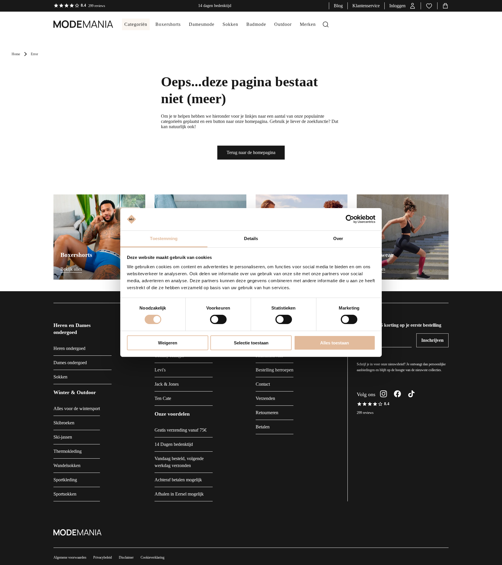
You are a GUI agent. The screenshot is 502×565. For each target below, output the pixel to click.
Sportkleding (65, 479)
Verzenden (265, 398)
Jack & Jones (167, 384)
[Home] (77, 24)
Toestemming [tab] (164, 238)
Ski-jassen (62, 437)
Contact (263, 384)
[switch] (218, 319)
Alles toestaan (334, 342)
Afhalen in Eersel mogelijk (179, 493)
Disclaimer (126, 557)
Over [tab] (338, 238)
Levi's (160, 369)
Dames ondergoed (70, 362)
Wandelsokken (66, 465)
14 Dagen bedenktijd (174, 444)
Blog (338, 5)
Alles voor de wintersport (76, 408)
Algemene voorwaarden (69, 557)
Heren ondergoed (69, 348)
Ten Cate (163, 398)
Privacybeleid (102, 557)
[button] (402, 5)
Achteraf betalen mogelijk (178, 479)
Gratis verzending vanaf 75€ (181, 430)
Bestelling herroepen (274, 369)
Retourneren (267, 412)
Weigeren (167, 342)
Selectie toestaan (251, 342)
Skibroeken (63, 422)
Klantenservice (366, 5)
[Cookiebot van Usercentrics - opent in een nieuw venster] (349, 219)
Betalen (263, 426)
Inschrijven (432, 340)
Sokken (60, 376)
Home (16, 54)
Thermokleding (67, 451)
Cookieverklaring (152, 557)
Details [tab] (251, 238)
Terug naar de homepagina (251, 152)
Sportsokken (64, 493)
